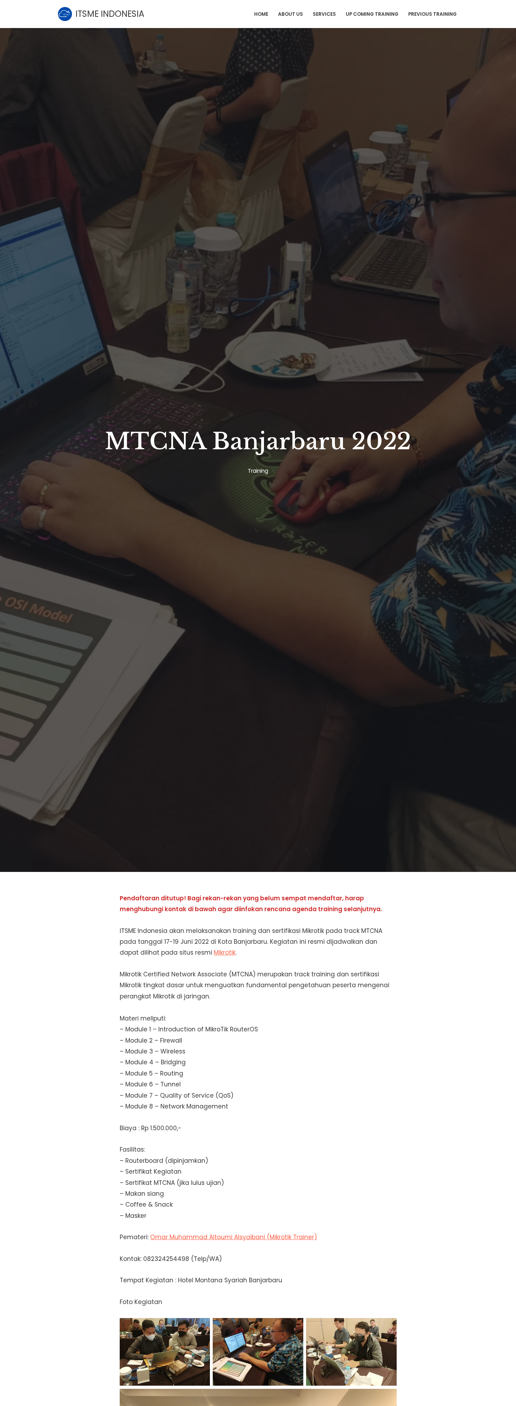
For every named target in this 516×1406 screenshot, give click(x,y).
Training (258, 471)
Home (261, 14)
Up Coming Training (372, 14)
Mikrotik (225, 952)
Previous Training (432, 14)
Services (324, 14)
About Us (290, 14)
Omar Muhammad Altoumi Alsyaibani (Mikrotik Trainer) (233, 1237)
